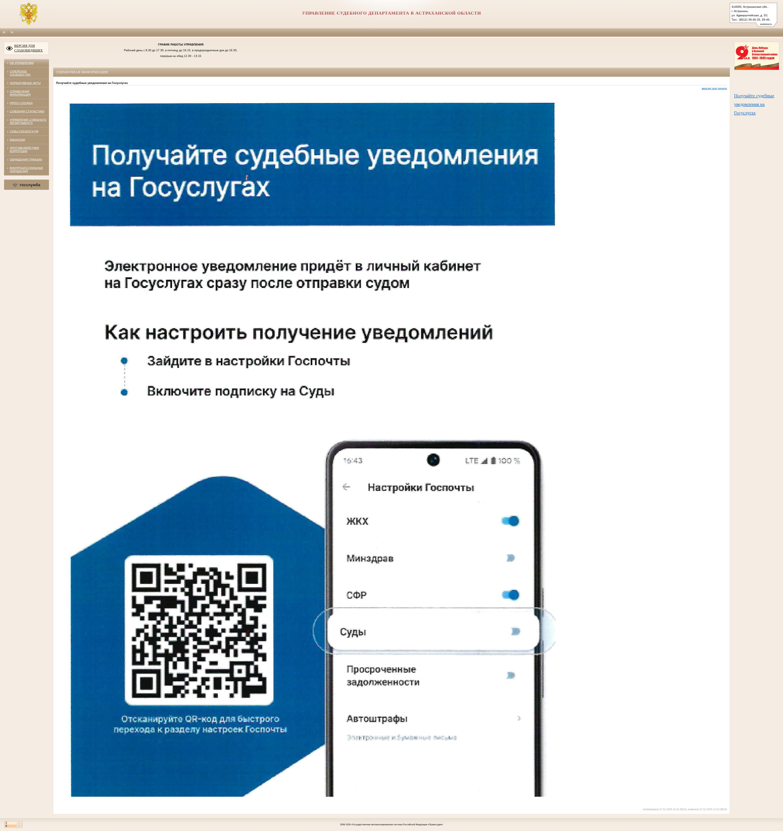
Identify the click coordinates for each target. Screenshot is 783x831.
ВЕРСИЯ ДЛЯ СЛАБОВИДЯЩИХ (28, 48)
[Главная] (4, 32)
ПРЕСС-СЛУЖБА (21, 103)
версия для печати (714, 88)
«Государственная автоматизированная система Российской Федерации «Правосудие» (397, 824)
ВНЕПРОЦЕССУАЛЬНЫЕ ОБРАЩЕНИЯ (26, 169)
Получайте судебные (754, 95)
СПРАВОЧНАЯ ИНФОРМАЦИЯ (20, 93)
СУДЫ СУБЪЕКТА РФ (24, 131)
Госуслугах (745, 112)
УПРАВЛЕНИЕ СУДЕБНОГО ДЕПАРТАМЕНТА (28, 121)
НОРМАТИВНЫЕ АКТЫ (25, 83)
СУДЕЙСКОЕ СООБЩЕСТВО (20, 73)
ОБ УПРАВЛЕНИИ (22, 63)
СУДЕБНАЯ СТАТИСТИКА (27, 111)
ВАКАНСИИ (17, 139)
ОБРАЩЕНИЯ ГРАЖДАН (26, 159)
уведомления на (749, 104)
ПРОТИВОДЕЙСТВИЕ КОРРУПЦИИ (24, 149)
